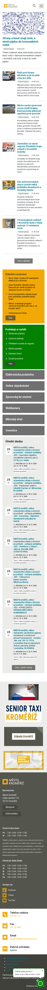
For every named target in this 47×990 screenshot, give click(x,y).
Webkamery (13, 408)
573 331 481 (15, 927)
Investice (11, 430)
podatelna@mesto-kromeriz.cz (23, 939)
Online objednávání (17, 385)
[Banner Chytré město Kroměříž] (23, 760)
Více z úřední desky (23, 667)
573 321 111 (15, 916)
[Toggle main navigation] (41, 6)
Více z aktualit (23, 261)
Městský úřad (14, 419)
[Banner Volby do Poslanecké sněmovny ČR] (23, 692)
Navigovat (10, 807)
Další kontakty (12, 813)
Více (10, 318)
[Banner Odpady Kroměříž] (23, 736)
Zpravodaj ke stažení (18, 396)
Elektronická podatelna (20, 374)
